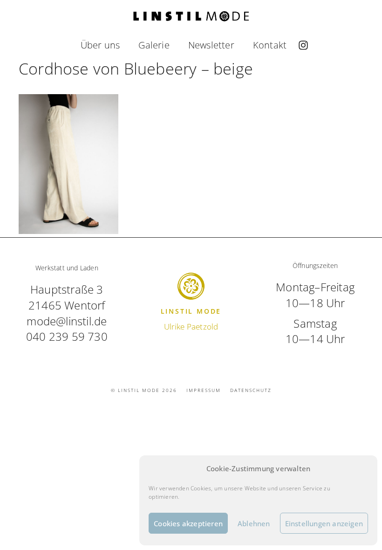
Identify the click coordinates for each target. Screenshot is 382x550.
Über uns (100, 45)
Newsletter (211, 45)
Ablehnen (254, 523)
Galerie (153, 45)
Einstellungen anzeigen (324, 523)
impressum (203, 390)
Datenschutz (251, 390)
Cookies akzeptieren (188, 523)
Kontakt (269, 45)
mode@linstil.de (67, 321)
